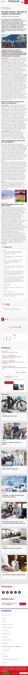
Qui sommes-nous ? (6, 614)
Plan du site (4, 636)
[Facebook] (7, 337)
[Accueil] (14, 1)
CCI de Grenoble (5, 650)
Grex (3, 665)
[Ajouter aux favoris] (3, 339)
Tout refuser (15, 673)
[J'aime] (15, 335)
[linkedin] (10, 337)
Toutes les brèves (21, 372)
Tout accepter (5, 673)
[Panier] (22, 2)
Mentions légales (5, 633)
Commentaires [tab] (15, 327)
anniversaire (4, 16)
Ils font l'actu (5, 7)
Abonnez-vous (9, 382)
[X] (3, 337)
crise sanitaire (15, 16)
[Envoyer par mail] (7, 339)
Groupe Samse (4, 60)
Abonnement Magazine (7, 627)
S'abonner (23, 603)
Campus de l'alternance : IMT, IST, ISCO (10, 659)
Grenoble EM (5, 662)
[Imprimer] (10, 339)
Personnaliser (23, 673)
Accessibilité (5, 643)
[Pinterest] (15, 592)
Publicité (4, 621)
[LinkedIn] (3, 592)
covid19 (10, 16)
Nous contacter (5, 630)
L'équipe (4, 618)
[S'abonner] (3, 604)
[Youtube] (19, 592)
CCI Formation (5, 656)
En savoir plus (4, 671)
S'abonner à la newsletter (7, 624)
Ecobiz (3, 653)
